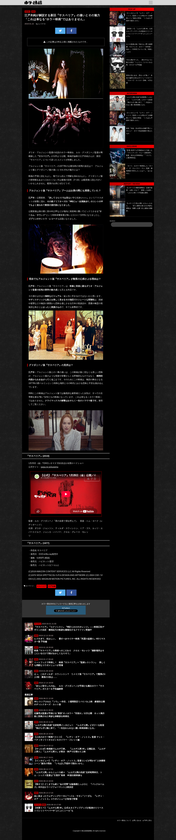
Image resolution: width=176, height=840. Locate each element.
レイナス (42, 24)
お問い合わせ (136, 820)
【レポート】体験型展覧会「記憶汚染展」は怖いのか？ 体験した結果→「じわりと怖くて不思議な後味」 (139, 190)
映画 (33, 11)
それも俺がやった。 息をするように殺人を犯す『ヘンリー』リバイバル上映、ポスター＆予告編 (139, 62)
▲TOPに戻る (147, 820)
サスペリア (41, 586)
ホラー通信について (124, 820)
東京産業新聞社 (87, 831)
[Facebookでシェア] (71, 31)
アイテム (38, 624)
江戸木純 (52, 586)
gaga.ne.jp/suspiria (49, 467)
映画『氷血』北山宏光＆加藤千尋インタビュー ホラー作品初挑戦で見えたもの (139, 130)
